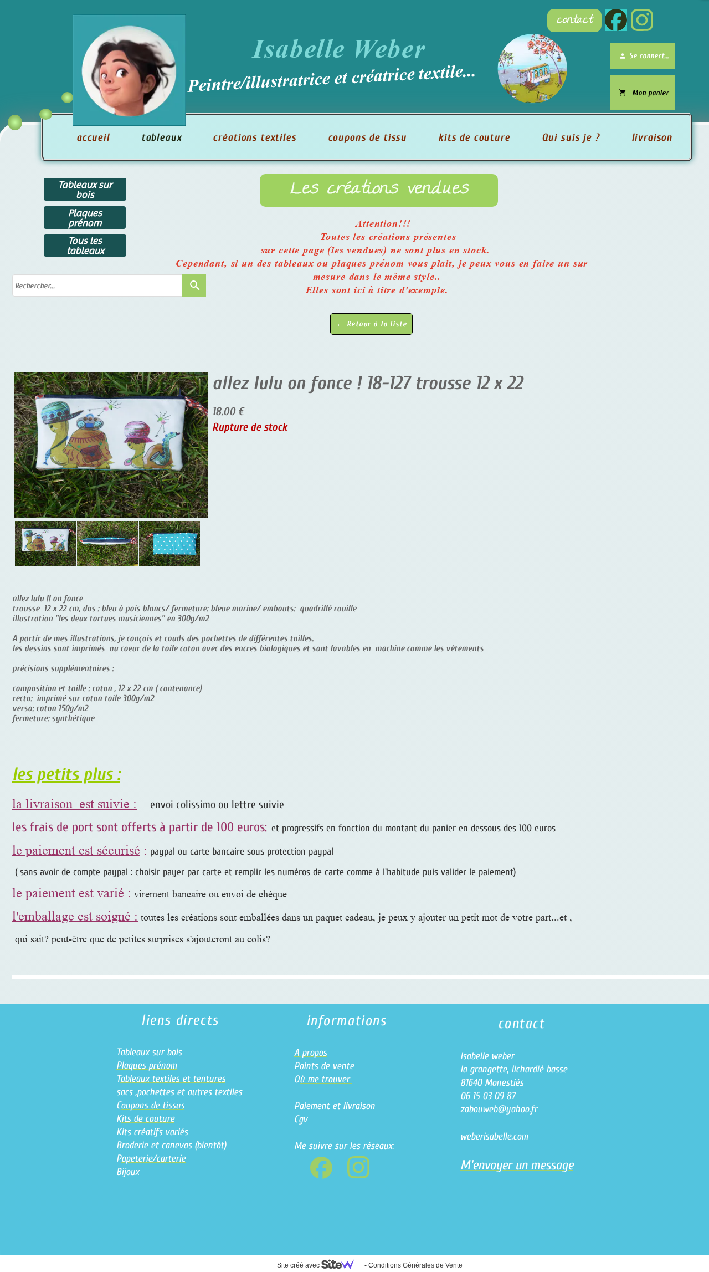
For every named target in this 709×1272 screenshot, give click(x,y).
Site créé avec (299, 1265)
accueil (93, 137)
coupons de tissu (367, 137)
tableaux (161, 137)
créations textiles (254, 137)
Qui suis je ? (571, 137)
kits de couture (474, 137)
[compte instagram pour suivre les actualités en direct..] (642, 20)
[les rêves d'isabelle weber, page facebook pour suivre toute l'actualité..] (616, 20)
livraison (652, 137)
